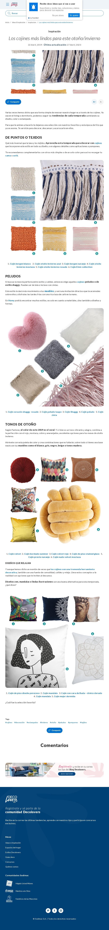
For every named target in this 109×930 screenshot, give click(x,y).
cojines (98, 143)
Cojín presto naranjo (39, 557)
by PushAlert (34, 18)
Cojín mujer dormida (64, 696)
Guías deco (10, 857)
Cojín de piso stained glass (86, 553)
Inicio (7, 22)
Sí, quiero (74, 15)
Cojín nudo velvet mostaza (67, 557)
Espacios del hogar (13, 848)
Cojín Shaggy (71, 411)
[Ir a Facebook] (54, 910)
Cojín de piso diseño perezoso (24, 693)
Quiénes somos (11, 867)
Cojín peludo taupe (52, 411)
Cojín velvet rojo (60, 553)
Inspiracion (32, 22)
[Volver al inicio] (11, 799)
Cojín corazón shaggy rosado (24, 411)
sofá (15, 155)
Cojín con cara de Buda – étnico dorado (82, 693)
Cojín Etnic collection (81, 267)
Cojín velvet (15, 553)
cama (8, 155)
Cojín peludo (87, 411)
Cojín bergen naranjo (75, 263)
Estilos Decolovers (13, 852)
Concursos (9, 862)
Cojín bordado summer (36, 553)
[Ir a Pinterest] (48, 910)
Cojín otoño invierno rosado (52, 267)
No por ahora (58, 15)
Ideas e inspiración (13, 843)
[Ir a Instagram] (60, 910)
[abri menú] (7, 4)
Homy (11, 300)
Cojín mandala (50, 693)
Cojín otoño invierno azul (48, 263)
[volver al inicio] (14, 4)
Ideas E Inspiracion (18, 22)
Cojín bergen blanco (20, 263)
